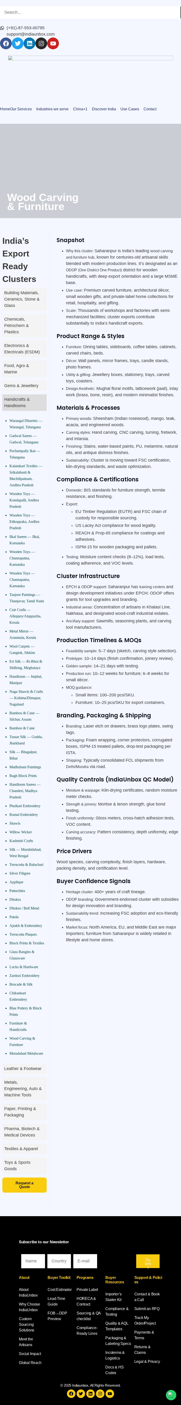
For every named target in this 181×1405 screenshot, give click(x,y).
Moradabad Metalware (26, 1053)
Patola (14, 917)
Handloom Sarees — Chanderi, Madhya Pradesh (25, 790)
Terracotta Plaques (23, 934)
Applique (16, 882)
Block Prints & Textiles (26, 943)
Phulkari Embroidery (25, 806)
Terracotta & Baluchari (26, 865)
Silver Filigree (19, 873)
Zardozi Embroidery (24, 976)
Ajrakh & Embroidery (25, 926)
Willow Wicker (20, 832)
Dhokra (15, 899)
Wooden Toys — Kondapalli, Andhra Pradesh (24, 500)
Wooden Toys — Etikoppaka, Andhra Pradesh (24, 521)
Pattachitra (17, 891)
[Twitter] (18, 43)
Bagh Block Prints (23, 776)
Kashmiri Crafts (21, 841)
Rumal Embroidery (23, 815)
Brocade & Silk (21, 984)
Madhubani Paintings (25, 767)
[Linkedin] (29, 43)
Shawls (14, 823)
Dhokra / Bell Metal (24, 908)
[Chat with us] (171, 1395)
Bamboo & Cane (22, 728)
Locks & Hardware (23, 967)
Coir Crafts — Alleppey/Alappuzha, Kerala (25, 616)
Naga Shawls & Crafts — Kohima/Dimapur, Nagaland (26, 698)
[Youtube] (53, 43)
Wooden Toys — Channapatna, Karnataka (22, 558)
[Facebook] (6, 43)
